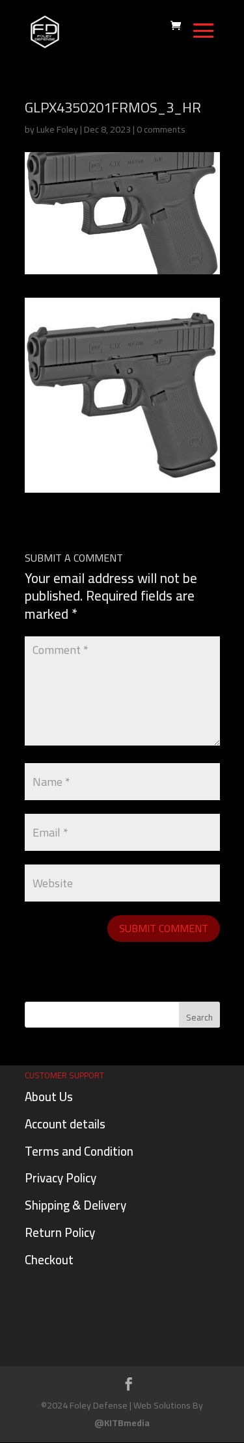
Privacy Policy (60, 1178)
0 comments (161, 129)
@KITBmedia (122, 1422)
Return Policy (60, 1232)
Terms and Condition (79, 1151)
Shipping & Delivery (75, 1205)
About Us (49, 1096)
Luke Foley (57, 129)
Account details (65, 1124)
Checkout (49, 1259)
